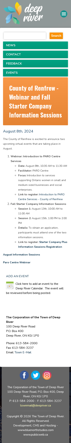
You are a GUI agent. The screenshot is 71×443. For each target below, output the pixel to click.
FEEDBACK (14, 63)
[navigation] (32, 14)
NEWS (11, 45)
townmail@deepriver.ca (35, 405)
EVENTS (12, 73)
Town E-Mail (23, 352)
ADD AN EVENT (17, 276)
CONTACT (13, 54)
